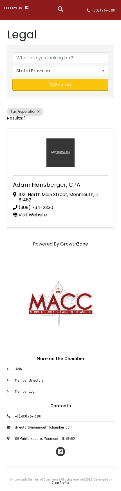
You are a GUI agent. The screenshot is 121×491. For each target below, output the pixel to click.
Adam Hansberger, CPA (46, 185)
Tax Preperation (23, 111)
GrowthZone (74, 244)
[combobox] (60, 71)
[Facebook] (60, 451)
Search (63, 84)
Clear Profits (60, 482)
